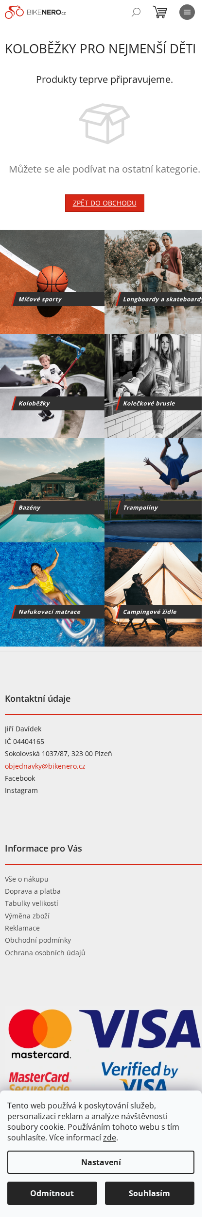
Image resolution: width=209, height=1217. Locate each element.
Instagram (21, 790)
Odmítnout (52, 1193)
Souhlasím (149, 1193)
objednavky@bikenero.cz (45, 766)
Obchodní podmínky (38, 940)
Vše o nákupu (27, 879)
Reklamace (22, 928)
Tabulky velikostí (31, 903)
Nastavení (101, 1162)
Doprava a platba (33, 891)
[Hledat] (136, 12)
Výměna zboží (27, 915)
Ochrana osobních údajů (45, 952)
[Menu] (187, 12)
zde (109, 1137)
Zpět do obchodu (105, 202)
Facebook (20, 778)
